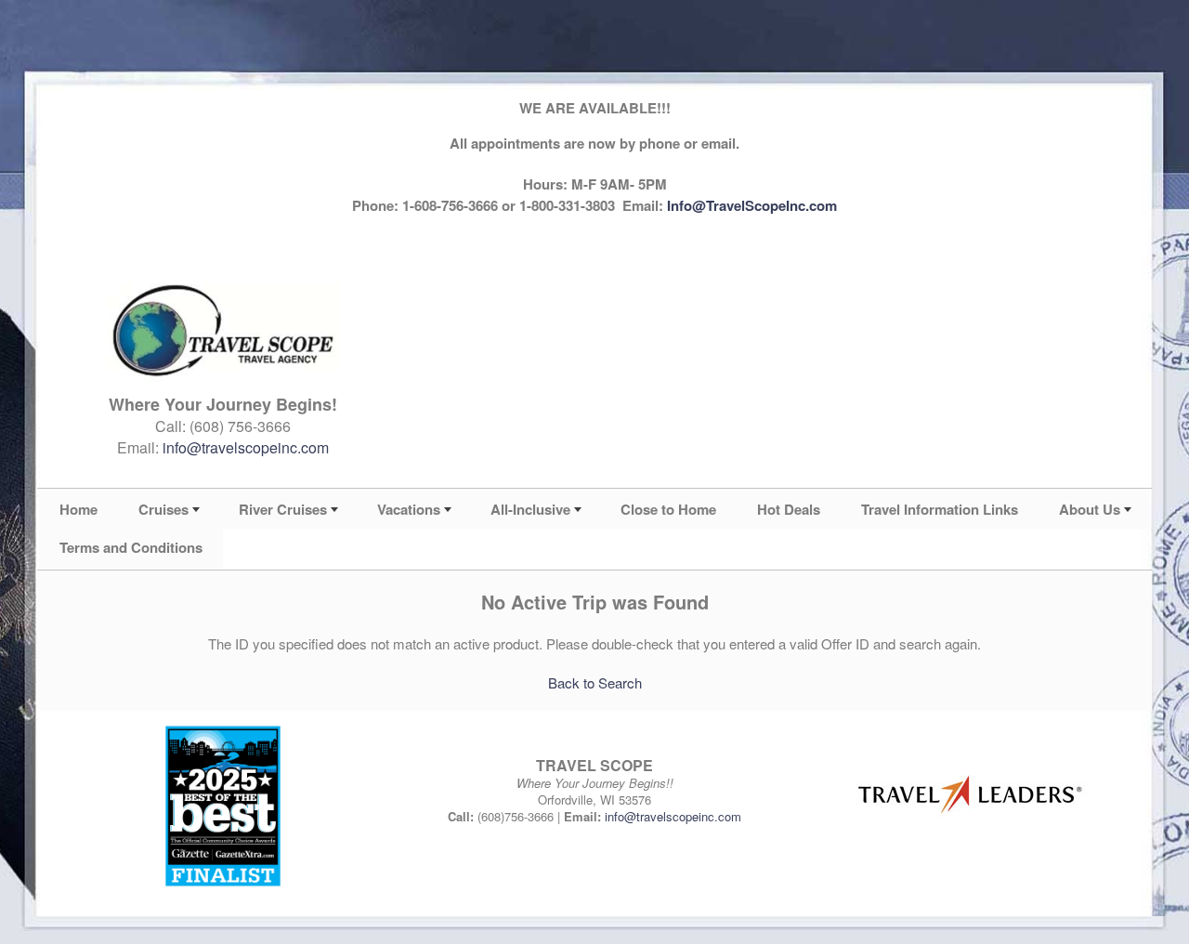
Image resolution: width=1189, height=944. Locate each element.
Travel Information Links (939, 509)
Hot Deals (788, 509)
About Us (1089, 509)
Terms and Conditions (131, 547)
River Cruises (283, 509)
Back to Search (595, 682)
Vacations (408, 509)
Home (78, 509)
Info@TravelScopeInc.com (752, 205)
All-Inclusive (530, 509)
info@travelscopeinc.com (246, 447)
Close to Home (668, 509)
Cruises (163, 509)
